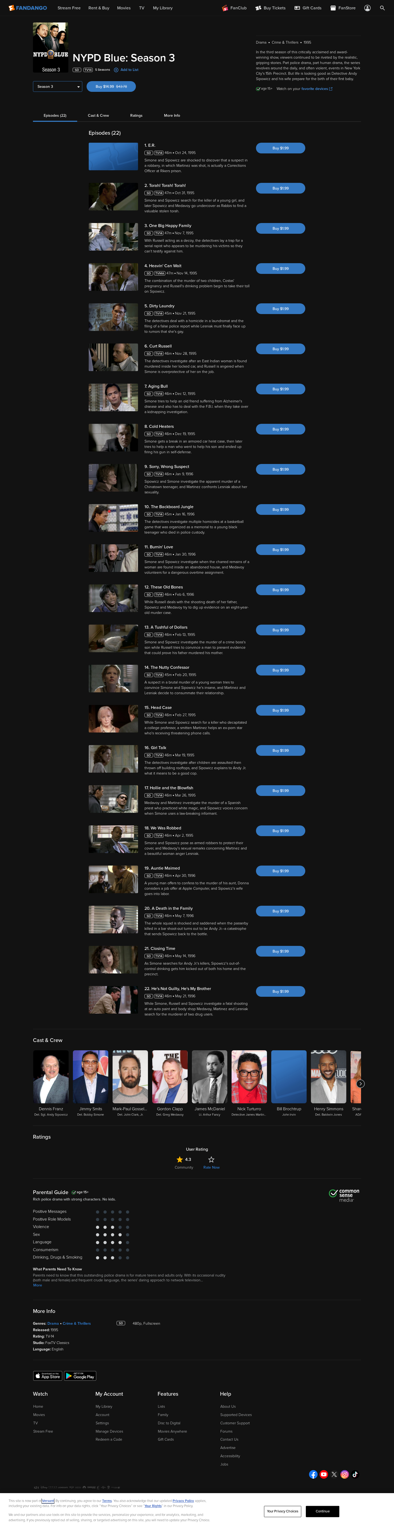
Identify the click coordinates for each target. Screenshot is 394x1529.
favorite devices (315, 88)
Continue (323, 1511)
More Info (172, 115)
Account (102, 1415)
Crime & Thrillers (77, 1323)
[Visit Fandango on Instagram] (344, 1474)
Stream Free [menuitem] (69, 8)
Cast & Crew (98, 115)
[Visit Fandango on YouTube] (323, 1474)
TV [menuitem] (141, 8)
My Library (104, 1406)
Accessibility (230, 1456)
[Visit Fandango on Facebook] (313, 1474)
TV (35, 1423)
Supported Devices (236, 1415)
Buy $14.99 (116, 86)
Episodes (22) (55, 115)
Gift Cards (166, 1439)
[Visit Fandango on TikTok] (355, 1474)
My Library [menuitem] (163, 8)
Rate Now (211, 1167)
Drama (53, 1323)
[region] (197, 1511)
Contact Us (229, 1439)
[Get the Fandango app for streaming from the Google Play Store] (80, 1375)
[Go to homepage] (28, 8)
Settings (102, 1423)
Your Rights (153, 1506)
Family (163, 1415)
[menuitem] (308, 8)
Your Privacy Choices (283, 1511)
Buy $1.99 (281, 148)
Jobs (224, 1464)
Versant (48, 1501)
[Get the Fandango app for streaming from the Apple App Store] (47, 1375)
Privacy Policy (183, 1501)
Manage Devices (109, 1431)
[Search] (382, 8)
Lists (161, 1406)
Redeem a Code (109, 1439)
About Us (228, 1406)
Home (38, 1406)
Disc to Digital (169, 1423)
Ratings (136, 115)
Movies (39, 1415)
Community (184, 1167)
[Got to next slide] (360, 1084)
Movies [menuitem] (124, 8)
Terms (107, 1501)
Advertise (228, 1447)
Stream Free (43, 1431)
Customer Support (235, 1423)
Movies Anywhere (172, 1431)
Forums (226, 1431)
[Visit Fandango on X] (334, 1474)
